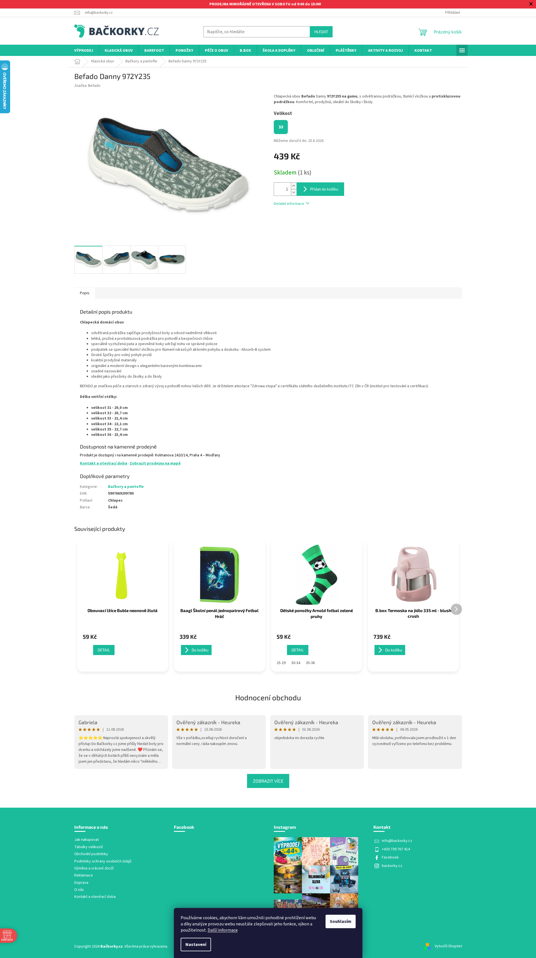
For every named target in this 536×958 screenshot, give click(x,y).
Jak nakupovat (86, 840)
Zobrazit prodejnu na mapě (155, 463)
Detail (104, 649)
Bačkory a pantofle (126, 487)
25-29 (281, 663)
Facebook (390, 857)
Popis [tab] (84, 293)
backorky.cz (392, 866)
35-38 (310, 663)
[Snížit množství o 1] (294, 192)
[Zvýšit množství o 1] (294, 186)
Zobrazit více (268, 780)
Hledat (321, 31)
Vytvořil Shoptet (448, 946)
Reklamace (83, 875)
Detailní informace (289, 204)
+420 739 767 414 (396, 849)
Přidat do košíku (324, 189)
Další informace (223, 930)
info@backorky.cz (397, 841)
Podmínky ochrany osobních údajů (102, 861)
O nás (79, 890)
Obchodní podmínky (91, 854)
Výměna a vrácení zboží (94, 868)
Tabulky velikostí (88, 847)
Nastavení (195, 944)
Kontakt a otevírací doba (103, 463)
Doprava (81, 882)
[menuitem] (84, 51)
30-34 (295, 663)
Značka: (87, 86)
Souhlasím (340, 921)
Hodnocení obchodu (268, 697)
